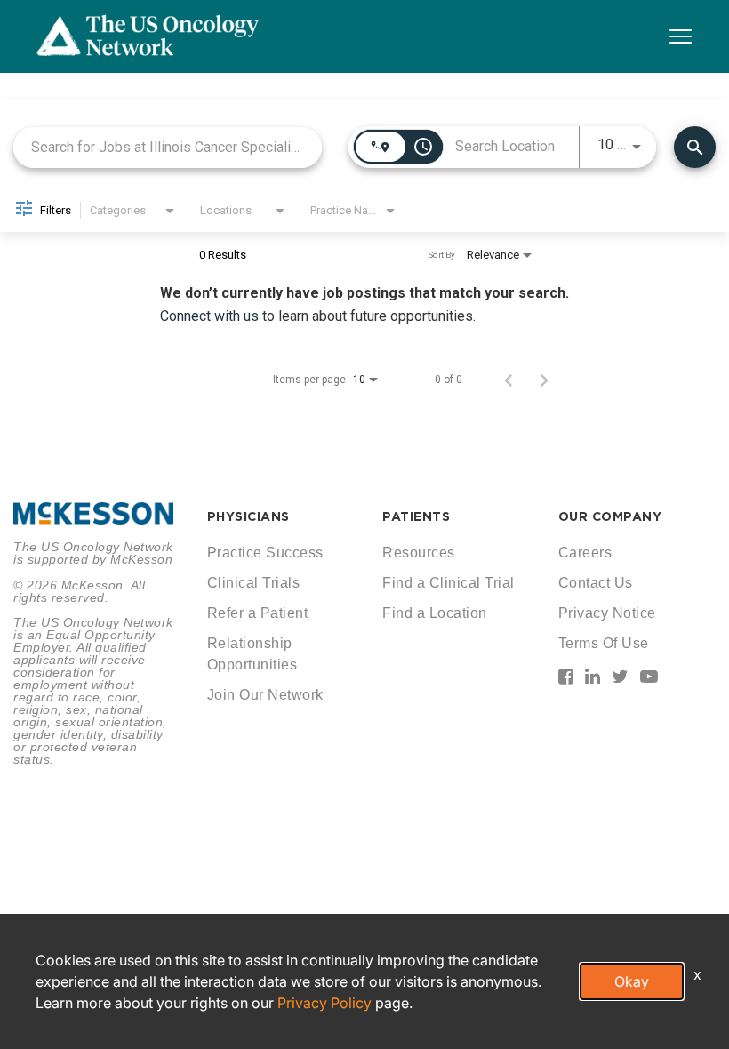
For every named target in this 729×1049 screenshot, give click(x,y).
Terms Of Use (603, 643)
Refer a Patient (257, 613)
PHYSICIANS (248, 516)
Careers (585, 552)
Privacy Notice (607, 613)
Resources (418, 552)
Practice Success (265, 552)
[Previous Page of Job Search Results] (508, 379)
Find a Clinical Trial (448, 582)
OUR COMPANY (610, 516)
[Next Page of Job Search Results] (544, 379)
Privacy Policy (324, 1003)
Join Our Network (265, 694)
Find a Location (434, 613)
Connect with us (211, 316)
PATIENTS (416, 516)
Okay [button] (631, 981)
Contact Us (595, 582)
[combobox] (167, 147)
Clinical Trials (253, 582)
